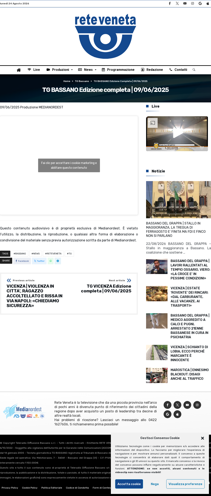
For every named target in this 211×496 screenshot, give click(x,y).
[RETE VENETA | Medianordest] (105, 13)
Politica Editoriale (51, 487)
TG (70, 253)
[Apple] (207, 3)
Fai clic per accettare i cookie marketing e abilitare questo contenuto (69, 165)
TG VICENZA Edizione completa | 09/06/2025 (106, 286)
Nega (155, 484)
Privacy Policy (10, 487)
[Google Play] (200, 3)
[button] (202, 438)
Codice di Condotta (77, 487)
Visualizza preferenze (185, 484)
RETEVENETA (54, 253)
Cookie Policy (30, 487)
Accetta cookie (129, 484)
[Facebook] (169, 3)
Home (66, 81)
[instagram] (192, 3)
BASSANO (20, 253)
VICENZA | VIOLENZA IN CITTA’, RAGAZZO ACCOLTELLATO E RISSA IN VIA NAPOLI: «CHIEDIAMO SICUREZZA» (34, 293)
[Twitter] (177, 3)
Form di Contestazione (106, 487)
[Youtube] (185, 3)
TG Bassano (82, 81)
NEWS (36, 253)
